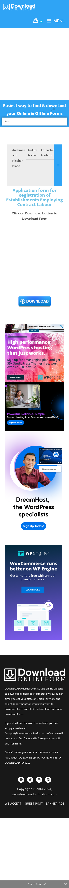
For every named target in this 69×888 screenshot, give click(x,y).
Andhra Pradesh (32, 152)
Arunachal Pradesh (47, 152)
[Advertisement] (34, 64)
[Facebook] (21, 780)
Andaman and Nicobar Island (18, 158)
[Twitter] (30, 780)
